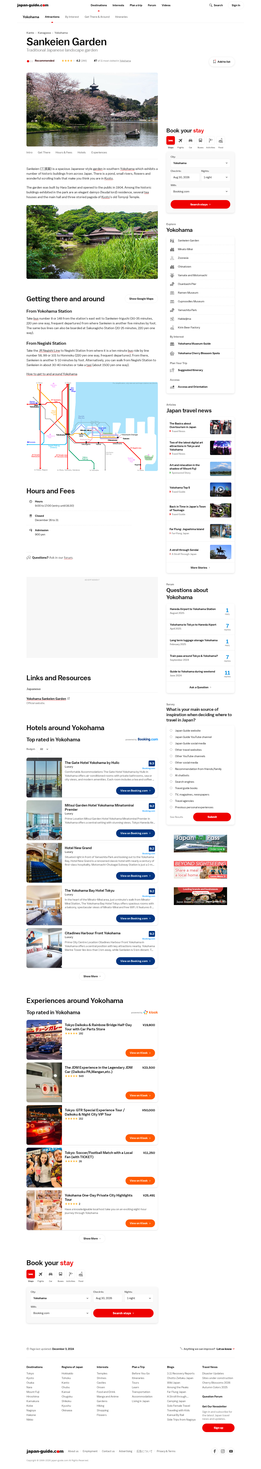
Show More (90, 976)
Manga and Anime (108, 1396)
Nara (29, 1387)
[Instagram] (222, 1451)
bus (36, 318)
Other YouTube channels (190, 756)
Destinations (99, 5)
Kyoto (108, 178)
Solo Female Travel (178, 1405)
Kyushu (66, 1405)
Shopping (102, 1410)
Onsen (101, 1387)
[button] (78, 1367)
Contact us (108, 1451)
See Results (176, 817)
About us (73, 1451)
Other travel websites (188, 750)
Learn (135, 1387)
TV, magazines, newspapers (192, 794)
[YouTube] (231, 1451)
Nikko (29, 1419)
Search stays (122, 1313)
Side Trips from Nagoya (181, 1419)
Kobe (29, 1405)
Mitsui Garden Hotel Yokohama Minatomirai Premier (99, 807)
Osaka (30, 1382)
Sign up (218, 1427)
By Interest (72, 17)
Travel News (210, 1367)
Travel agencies (184, 801)
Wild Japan (173, 1382)
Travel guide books (186, 788)
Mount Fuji (32, 1392)
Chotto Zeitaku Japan (180, 1378)
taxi (89, 365)
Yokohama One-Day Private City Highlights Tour (98, 1197)
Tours (135, 1382)
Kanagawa (44, 33)
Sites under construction (217, 1378)
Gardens (102, 1401)
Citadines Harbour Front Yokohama (93, 933)
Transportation (141, 1392)
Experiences (99, 152)
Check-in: (98, 1291)
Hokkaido (67, 1373)
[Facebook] (214, 1451)
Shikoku (66, 1401)
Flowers (102, 1415)
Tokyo (30, 1373)
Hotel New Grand (78, 848)
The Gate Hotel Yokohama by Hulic (92, 763)
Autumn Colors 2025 (215, 1387)
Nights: (128, 1291)
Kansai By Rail (175, 1415)
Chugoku (67, 1396)
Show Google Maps (141, 299)
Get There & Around (97, 17)
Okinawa (67, 1410)
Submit (212, 817)
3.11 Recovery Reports (181, 1373)
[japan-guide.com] (32, 5)
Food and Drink (106, 1392)
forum (68, 557)
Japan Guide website (188, 730)
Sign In (236, 5)
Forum (152, 5)
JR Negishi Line (49, 350)
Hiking (100, 1405)
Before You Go (141, 1373)
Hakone (31, 1415)
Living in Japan (140, 1401)
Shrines (101, 1378)
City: (33, 1291)
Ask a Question (198, 687)
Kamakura (32, 1401)
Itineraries (121, 17)
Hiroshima (32, 1396)
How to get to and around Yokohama (51, 374)
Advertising (125, 1451)
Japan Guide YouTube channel (193, 737)
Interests (118, 5)
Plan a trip (136, 5)
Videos (166, 5)
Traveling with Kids (178, 1410)
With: (34, 1306)
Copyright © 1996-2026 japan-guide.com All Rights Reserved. (57, 1460)
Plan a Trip (138, 1367)
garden (98, 169)
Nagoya (31, 1410)
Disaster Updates (213, 1373)
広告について (145, 1451)
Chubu (66, 1387)
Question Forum (212, 1396)
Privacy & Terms (166, 1451)
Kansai (66, 1392)
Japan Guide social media (190, 743)
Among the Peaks (178, 1387)
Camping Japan (176, 1401)
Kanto (30, 33)
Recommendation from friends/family (198, 769)
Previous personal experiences (194, 807)
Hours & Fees (64, 152)
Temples (102, 1373)
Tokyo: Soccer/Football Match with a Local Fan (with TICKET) (99, 1155)
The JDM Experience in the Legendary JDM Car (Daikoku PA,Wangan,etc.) (98, 1069)
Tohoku (66, 1378)
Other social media (186, 762)
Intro (29, 152)
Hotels (82, 152)
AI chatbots (182, 775)
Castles (101, 1382)
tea (146, 192)
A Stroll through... (178, 1396)
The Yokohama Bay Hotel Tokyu (89, 890)
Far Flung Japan (176, 1392)
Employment (90, 1451)
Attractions (52, 17)
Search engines (184, 782)
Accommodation (142, 1396)
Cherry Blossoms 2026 (216, 1382)
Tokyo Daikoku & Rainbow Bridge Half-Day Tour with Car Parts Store (98, 1027)
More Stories (199, 567)
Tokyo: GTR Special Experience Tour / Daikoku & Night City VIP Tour (95, 1112)
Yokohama (61, 33)
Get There (44, 152)
